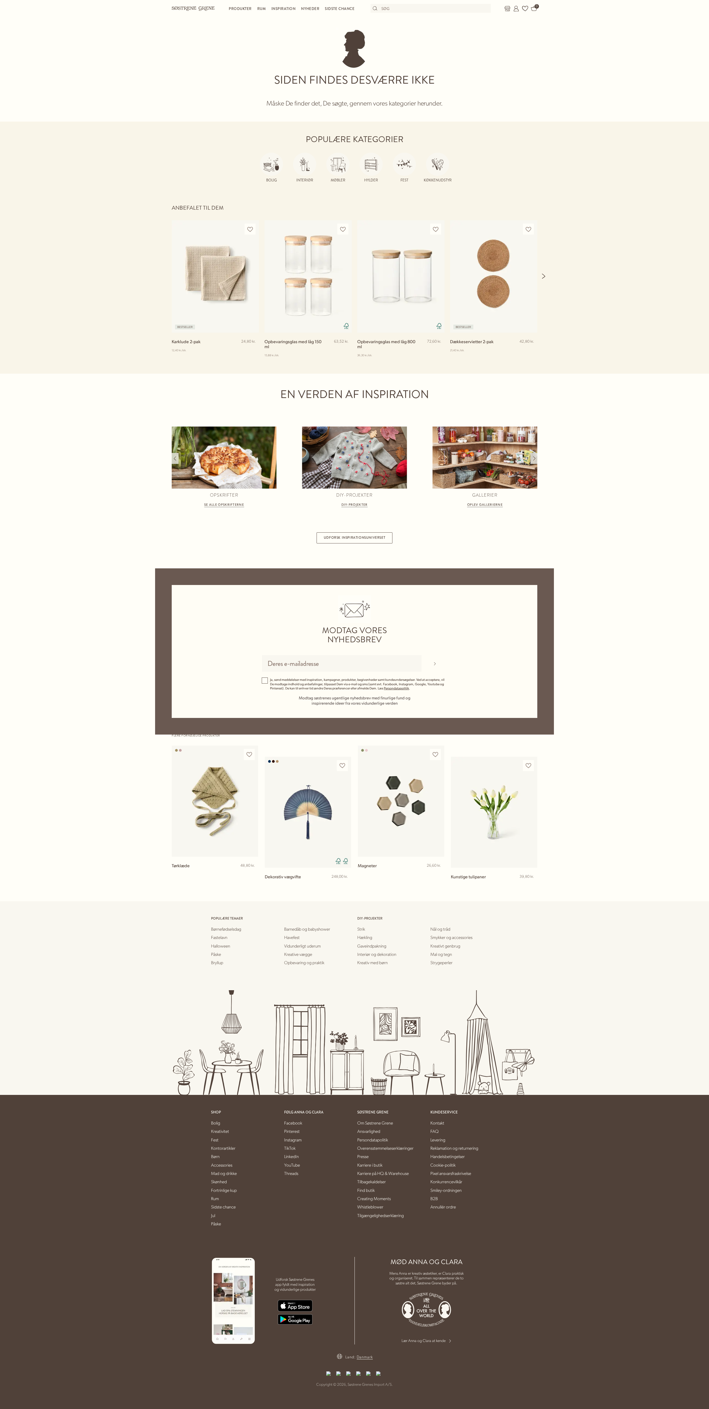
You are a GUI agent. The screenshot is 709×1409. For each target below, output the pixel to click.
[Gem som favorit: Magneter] (435, 755)
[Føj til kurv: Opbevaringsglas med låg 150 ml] (345, 350)
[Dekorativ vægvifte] (308, 812)
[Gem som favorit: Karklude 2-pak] (250, 229)
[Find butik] (507, 8)
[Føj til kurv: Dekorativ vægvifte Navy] (344, 885)
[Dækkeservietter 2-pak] (493, 276)
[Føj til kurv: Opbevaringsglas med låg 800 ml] (438, 350)
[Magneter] (401, 801)
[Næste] (544, 276)
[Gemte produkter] (525, 8)
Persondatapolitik (396, 688)
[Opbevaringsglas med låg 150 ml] (308, 276)
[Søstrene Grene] (193, 8)
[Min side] (516, 8)
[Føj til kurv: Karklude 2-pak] (252, 350)
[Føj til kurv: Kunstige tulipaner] (530, 885)
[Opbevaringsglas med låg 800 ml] (401, 276)
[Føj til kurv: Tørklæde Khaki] (251, 874)
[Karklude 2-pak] (215, 276)
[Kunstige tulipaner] (494, 812)
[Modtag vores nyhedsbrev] (434, 663)
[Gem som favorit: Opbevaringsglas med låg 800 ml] (435, 229)
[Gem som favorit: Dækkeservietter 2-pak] (528, 229)
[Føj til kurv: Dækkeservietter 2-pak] (530, 350)
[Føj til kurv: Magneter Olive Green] (437, 874)
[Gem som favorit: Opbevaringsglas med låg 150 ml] (343, 229)
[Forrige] (175, 458)
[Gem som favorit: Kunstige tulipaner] (528, 766)
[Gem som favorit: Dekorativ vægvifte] (342, 766)
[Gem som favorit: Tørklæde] (249, 755)
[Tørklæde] (215, 801)
